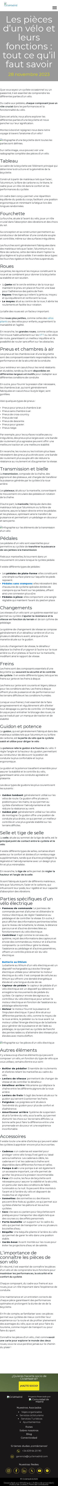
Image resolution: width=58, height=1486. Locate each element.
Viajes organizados (31, 1412)
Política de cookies (18, 1484)
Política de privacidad (43, 1483)
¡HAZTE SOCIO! (29, 1386)
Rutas (29, 1426)
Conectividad (29, 1437)
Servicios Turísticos (31, 1418)
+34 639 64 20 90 (31, 1450)
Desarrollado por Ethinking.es (17, 1483)
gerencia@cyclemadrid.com (32, 1456)
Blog (29, 1434)
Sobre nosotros (29, 1430)
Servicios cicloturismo (32, 1415)
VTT (41, 335)
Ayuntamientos (31, 1422)
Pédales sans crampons (17, 583)
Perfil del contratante (38, 1484)
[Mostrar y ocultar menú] (54, 7)
